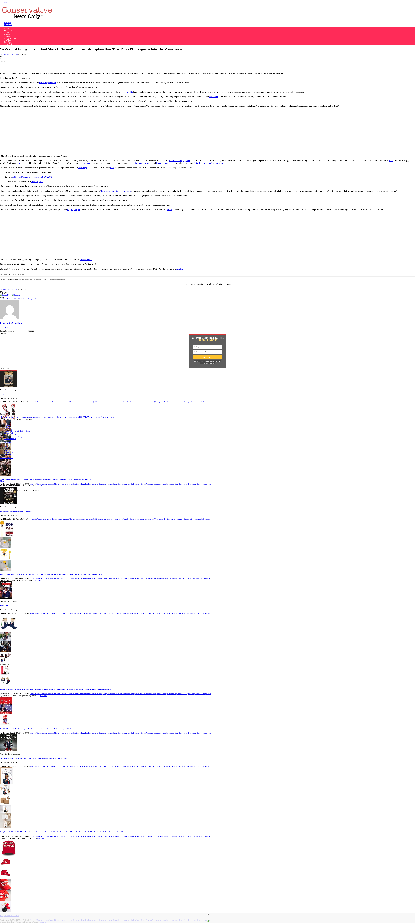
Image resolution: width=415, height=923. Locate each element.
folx (391, 160)
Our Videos (8, 30)
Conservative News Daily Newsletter (17, 431)
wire (112, 417)
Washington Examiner (99, 417)
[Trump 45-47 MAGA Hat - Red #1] (5, 867)
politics (58, 416)
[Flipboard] (16, 295)
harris (29, 417)
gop (26, 417)
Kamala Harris (47, 417)
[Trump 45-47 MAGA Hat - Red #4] (5, 900)
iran (43, 417)
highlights (128, 92)
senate (77, 417)
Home (6, 28)
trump (83, 416)
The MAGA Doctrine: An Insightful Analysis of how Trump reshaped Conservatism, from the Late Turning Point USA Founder (38, 729)
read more (42, 486)
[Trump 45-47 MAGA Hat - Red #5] (5, 912)
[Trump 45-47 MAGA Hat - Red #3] (5, 889)
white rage (82, 167)
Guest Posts (8, 44)
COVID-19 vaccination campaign (208, 163)
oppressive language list (179, 160)
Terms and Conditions (11, 435)
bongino (9, 417)
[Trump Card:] (6, 598)
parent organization (47, 82)
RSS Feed (7, 42)
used (112, 167)
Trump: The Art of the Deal (8, 394)
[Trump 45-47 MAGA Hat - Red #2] (5, 878)
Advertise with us (10, 439)
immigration (38, 417)
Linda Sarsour (162, 163)
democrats (21, 417)
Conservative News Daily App (14, 437)
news (53, 417)
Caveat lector (86, 259)
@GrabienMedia (19, 177)
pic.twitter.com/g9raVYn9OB (40, 177)
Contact (7, 34)
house (33, 417)
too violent (85, 163)
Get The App (8, 40)
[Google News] (6, 295)
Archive (7, 32)
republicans (72, 417)
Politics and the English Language (116, 191)
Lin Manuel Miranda (143, 163)
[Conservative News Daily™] (27, 19)
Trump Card (4, 605)
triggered (23, 163)
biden (2, 417)
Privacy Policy (9, 433)
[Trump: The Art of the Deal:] (8, 386)
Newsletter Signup (10, 38)
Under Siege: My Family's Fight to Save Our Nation (15, 511)
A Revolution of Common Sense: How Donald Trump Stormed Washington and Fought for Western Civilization (33, 758)
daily (14, 417)
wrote (169, 209)
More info (120, 402)
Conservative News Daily (9, 54)
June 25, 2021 (37, 181)
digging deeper (73, 209)
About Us (7, 36)
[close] (208, 914)
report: (66, 417)
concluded (213, 96)
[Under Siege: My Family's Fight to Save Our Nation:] (8, 504)
